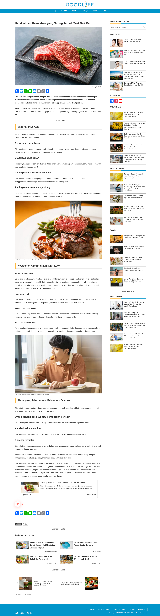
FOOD (19, 524)
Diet (26, 524)
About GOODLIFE (104, 609)
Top (86, 609)
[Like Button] (17, 504)
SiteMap (132, 609)
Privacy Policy (141, 609)
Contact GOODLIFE (120, 609)
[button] (144, 27)
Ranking (93, 609)
